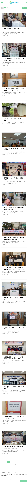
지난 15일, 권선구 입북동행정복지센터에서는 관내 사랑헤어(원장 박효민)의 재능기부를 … (13, 33)
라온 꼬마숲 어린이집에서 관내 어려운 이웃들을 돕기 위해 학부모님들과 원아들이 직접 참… (13, 302)
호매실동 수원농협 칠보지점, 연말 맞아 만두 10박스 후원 (14, 59)
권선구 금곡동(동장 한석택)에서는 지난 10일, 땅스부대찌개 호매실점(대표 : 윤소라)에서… (13, 182)
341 (3, 462)
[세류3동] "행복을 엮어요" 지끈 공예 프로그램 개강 (14, 149)
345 (14, 462)
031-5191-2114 (16, 476)
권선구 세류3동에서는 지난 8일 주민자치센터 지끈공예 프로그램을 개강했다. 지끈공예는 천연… (13, 152)
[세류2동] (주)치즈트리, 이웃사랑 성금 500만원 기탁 (14, 328)
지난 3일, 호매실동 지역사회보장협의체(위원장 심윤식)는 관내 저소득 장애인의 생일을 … (13, 451)
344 (11, 462)
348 (22, 462)
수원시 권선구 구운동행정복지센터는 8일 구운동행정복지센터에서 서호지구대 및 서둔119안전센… (13, 391)
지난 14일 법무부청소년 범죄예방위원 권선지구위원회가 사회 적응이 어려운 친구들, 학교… (13, 93)
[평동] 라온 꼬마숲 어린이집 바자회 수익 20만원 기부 (14, 298)
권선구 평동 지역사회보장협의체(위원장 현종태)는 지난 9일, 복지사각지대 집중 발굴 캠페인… (13, 242)
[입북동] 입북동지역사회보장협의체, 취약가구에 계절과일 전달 (14, 417)
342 (6, 462)
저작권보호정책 (3, 472)
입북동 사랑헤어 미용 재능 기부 (11, 29)
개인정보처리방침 (10, 472)
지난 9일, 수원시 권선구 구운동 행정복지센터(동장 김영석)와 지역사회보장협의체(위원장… (13, 272)
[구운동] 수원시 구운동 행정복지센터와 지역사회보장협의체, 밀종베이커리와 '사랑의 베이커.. (14, 268)
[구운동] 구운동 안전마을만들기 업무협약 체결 (14, 387)
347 (19, 462)
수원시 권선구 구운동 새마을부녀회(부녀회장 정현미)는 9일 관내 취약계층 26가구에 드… (13, 361)
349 (25, 462)
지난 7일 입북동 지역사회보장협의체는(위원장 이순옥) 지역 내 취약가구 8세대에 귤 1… (14, 421)
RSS (16, 472)
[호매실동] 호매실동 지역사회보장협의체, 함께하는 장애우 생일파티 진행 (14, 447)
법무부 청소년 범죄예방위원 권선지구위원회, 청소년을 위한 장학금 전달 (14, 89)
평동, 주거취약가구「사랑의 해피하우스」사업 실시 (14, 119)
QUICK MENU (24, 480)
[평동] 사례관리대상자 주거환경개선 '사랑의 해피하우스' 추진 (14, 208)
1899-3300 (9, 476)
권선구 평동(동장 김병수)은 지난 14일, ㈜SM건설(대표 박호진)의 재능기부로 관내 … (13, 123)
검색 (25, 7)
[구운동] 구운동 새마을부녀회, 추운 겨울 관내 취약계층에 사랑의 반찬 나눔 (13, 357)
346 (17, 462)
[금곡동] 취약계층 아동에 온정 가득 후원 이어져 (13, 178)
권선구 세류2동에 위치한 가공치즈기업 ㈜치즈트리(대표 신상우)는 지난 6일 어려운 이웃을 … (13, 331)
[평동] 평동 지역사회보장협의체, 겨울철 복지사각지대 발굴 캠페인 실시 (14, 238)
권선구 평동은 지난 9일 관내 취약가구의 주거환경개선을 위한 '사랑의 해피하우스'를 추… (13, 212)
